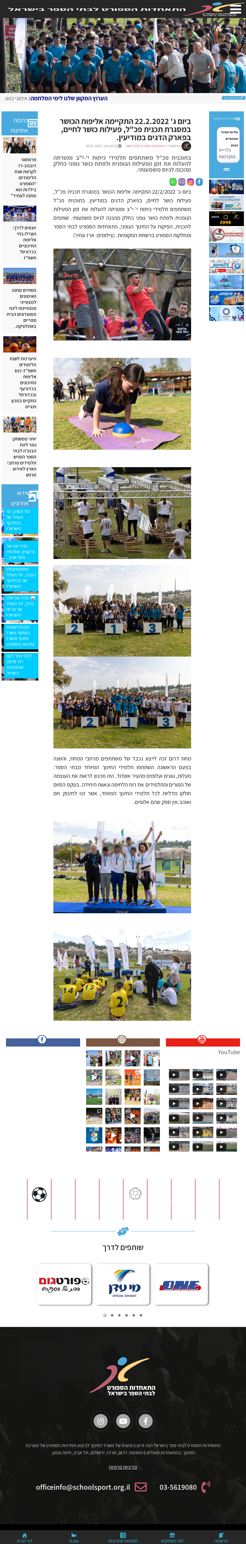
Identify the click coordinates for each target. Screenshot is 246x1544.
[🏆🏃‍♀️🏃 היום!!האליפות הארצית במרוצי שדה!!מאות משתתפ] (113, 1077)
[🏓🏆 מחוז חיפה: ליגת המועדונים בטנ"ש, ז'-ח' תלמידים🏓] (113, 1097)
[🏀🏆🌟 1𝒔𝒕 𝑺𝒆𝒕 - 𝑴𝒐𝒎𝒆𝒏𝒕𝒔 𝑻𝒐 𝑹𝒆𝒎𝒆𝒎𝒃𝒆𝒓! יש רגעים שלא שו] (132, 1135)
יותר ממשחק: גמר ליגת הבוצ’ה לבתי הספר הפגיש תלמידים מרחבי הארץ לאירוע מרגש (21, 457)
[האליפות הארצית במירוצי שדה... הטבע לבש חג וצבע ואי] (152, 1058)
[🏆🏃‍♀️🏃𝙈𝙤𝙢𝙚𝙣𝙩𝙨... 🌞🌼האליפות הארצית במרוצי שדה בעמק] (113, 1058)
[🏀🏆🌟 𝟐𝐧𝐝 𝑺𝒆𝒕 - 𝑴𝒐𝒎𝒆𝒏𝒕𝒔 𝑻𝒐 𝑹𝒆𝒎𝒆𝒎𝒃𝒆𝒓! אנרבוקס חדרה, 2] (152, 1135)
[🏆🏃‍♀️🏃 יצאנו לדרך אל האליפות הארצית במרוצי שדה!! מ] (152, 1077)
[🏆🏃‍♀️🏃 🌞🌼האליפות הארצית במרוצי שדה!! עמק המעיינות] (94, 1058)
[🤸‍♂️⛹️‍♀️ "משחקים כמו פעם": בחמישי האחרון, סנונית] (132, 1097)
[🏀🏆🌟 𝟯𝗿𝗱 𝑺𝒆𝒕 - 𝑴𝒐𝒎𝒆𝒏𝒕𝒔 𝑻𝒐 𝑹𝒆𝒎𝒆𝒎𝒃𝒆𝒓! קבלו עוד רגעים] (94, 1116)
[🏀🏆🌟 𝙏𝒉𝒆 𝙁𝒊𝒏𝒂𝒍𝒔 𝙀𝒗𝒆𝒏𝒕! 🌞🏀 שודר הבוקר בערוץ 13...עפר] (132, 1116)
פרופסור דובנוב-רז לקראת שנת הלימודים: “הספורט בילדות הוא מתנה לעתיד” (23, 178)
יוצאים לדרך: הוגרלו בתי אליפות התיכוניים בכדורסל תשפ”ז (24, 243)
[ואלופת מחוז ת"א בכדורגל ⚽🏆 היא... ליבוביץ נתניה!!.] (94, 1097)
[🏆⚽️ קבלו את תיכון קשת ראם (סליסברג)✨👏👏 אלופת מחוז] (152, 1116)
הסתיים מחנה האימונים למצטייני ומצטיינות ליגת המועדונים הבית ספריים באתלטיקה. (21, 308)
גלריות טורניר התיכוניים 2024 (229, 138)
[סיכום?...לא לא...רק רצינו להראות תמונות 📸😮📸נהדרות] (113, 1135)
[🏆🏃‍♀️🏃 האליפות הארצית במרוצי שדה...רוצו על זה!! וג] (132, 1077)
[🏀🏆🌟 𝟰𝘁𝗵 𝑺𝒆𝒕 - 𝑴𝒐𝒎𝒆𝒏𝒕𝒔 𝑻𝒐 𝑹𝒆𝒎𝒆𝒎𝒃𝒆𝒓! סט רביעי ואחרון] (113, 1116)
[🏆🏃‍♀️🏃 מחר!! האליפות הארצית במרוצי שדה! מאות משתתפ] (94, 1077)
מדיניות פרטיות (123, 1467)
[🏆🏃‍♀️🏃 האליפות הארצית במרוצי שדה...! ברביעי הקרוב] (152, 1097)
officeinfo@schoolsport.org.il (83, 1487)
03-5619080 (178, 1487)
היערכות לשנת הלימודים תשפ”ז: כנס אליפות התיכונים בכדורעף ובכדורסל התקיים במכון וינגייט (23, 383)
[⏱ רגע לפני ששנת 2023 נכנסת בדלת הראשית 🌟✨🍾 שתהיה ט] (94, 1135)
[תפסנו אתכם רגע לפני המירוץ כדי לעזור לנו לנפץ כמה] (132, 1058)
